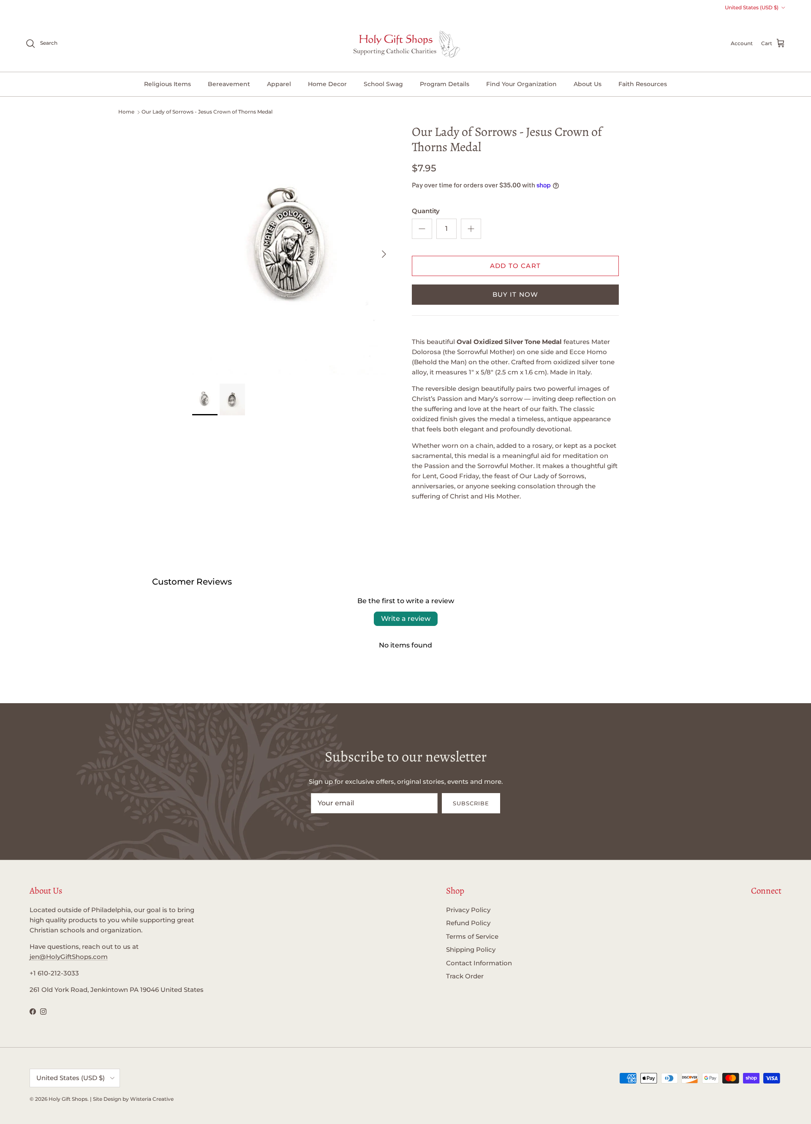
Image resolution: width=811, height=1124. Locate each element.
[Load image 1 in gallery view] (292, 249)
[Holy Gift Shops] (406, 43)
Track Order (465, 976)
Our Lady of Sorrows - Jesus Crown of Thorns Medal (207, 111)
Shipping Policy (470, 949)
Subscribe (471, 803)
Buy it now (516, 294)
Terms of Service (472, 936)
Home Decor (327, 84)
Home (126, 111)
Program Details (444, 84)
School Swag (383, 84)
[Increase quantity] (471, 229)
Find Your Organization (521, 84)
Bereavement (229, 84)
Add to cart (515, 266)
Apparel (279, 84)
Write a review (405, 619)
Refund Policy (468, 923)
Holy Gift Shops (68, 1099)
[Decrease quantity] (422, 229)
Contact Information (479, 963)
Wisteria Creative (152, 1099)
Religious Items (167, 84)
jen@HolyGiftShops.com (69, 957)
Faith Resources (642, 84)
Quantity (426, 211)
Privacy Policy (468, 910)
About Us (587, 84)
